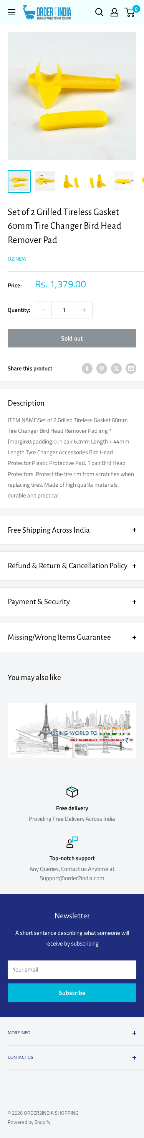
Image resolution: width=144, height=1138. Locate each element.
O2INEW (17, 258)
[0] (130, 12)
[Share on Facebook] (87, 368)
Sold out (72, 338)
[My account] (114, 12)
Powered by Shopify (29, 1122)
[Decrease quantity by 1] (43, 310)
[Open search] (99, 12)
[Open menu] (11, 12)
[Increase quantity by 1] (84, 310)
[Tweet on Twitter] (116, 368)
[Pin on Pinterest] (101, 368)
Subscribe (72, 992)
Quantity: (19, 309)
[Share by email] (131, 368)
